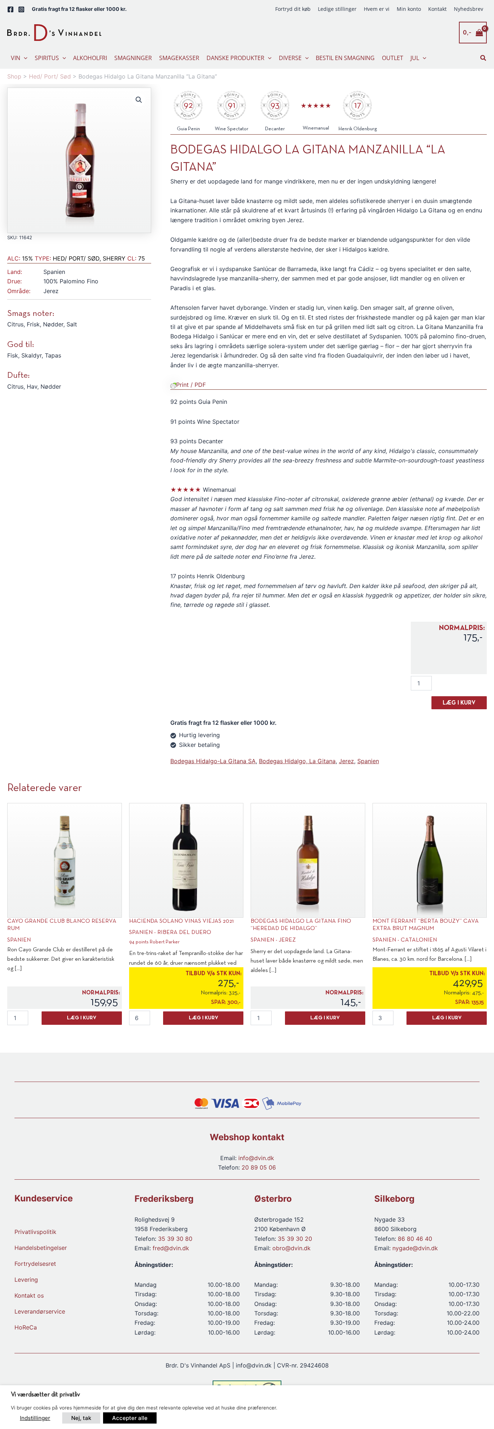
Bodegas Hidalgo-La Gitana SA (213, 761)
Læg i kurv (459, 703)
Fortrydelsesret (35, 1263)
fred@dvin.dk (171, 1248)
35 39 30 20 (295, 1238)
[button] (23, 58)
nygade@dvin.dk (415, 1248)
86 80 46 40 (415, 1238)
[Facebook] (10, 9)
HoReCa (25, 1327)
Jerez (346, 761)
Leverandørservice (39, 1311)
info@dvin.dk (256, 1158)
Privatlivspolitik (35, 1231)
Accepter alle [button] (130, 1418)
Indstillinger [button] (35, 1418)
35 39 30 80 (175, 1238)
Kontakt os (29, 1295)
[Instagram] (21, 9)
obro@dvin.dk (291, 1248)
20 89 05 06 (259, 1167)
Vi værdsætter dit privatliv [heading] (45, 1395)
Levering (26, 1279)
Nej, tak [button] (81, 1418)
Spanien (368, 761)
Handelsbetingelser (40, 1247)
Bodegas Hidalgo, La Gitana (297, 761)
